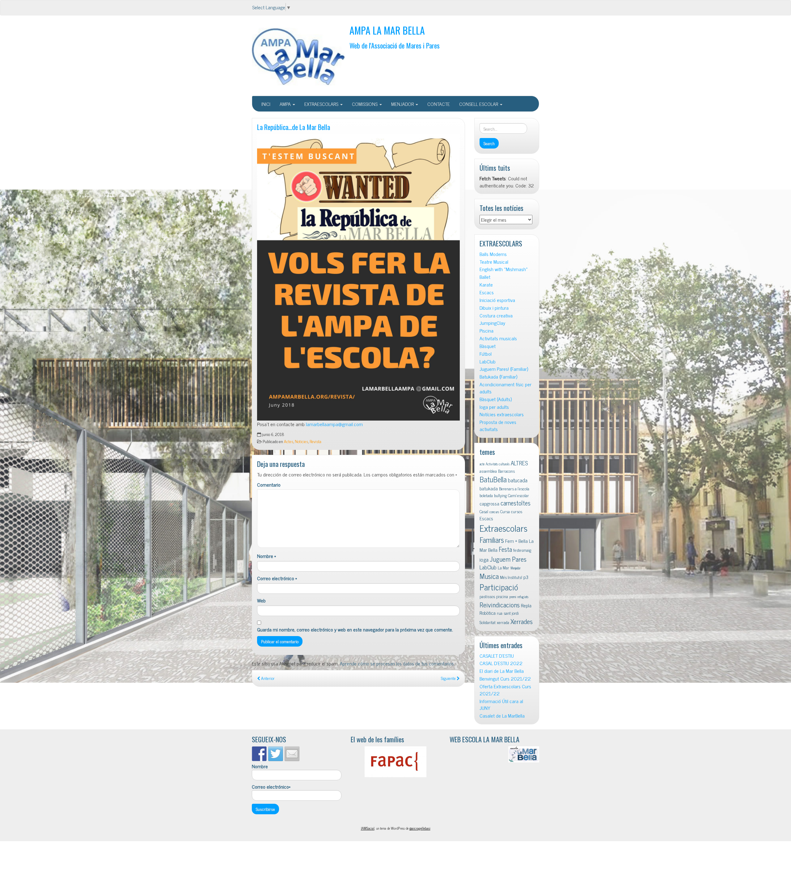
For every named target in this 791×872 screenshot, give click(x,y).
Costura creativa (496, 315)
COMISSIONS (365, 104)
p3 (525, 577)
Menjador (515, 568)
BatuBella (493, 479)
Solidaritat (488, 622)
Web (261, 600)
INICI (265, 104)
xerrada (503, 622)
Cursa (505, 511)
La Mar (503, 567)
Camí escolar (518, 495)
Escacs (487, 292)
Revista (315, 441)
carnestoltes (516, 503)
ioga (484, 559)
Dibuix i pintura (494, 307)
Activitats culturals (498, 464)
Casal (484, 511)
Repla (526, 605)
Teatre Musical (494, 261)
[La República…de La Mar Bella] (358, 277)
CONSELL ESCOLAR (479, 104)
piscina (502, 596)
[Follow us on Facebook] (259, 753)
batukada (489, 488)
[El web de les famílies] (395, 761)
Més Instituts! (511, 577)
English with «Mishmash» (504, 269)
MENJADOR (403, 104)
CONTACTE (438, 104)
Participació (499, 586)
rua (499, 613)
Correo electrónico (277, 578)
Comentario (269, 484)
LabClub (488, 361)
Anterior (267, 678)
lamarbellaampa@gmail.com (334, 424)
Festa (505, 549)
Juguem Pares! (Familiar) (504, 368)
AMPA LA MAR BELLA (387, 30)
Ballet (485, 276)
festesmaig (522, 550)
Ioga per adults (494, 406)
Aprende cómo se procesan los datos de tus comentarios (397, 663)
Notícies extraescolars (502, 414)
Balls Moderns (493, 254)
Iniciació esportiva (497, 300)
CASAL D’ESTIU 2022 (501, 663)
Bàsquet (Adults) (496, 399)
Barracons (506, 470)
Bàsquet (488, 346)
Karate (486, 284)
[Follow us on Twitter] (275, 753)
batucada (517, 480)
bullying (500, 495)
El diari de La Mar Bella (502, 670)
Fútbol (486, 353)
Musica (489, 576)
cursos (516, 511)
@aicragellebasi (419, 828)
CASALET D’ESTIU (497, 655)
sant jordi (511, 613)
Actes (288, 441)
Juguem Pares (508, 558)
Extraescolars (503, 527)
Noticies (301, 441)
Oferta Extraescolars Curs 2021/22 (505, 690)
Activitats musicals (498, 338)
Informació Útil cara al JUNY (501, 705)
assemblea (488, 470)
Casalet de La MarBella (502, 715)
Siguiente (449, 678)
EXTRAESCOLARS (322, 104)
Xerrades (521, 621)
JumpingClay (492, 322)
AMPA (286, 104)
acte (482, 464)
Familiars (492, 540)
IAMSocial (367, 828)
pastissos (487, 596)
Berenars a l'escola (514, 488)
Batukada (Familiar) (498, 376)
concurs (494, 511)
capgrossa (489, 503)
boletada (486, 495)
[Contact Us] (292, 753)
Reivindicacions (500, 604)
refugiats (523, 596)
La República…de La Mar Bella (293, 127)
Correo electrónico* (271, 786)
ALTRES (519, 462)
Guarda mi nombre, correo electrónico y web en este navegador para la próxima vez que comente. (355, 629)
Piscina (486, 330)
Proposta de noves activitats (498, 425)
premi (512, 596)
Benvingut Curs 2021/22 (505, 678)
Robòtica (488, 613)
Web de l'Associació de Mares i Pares (394, 45)
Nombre (266, 556)
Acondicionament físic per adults (505, 388)
